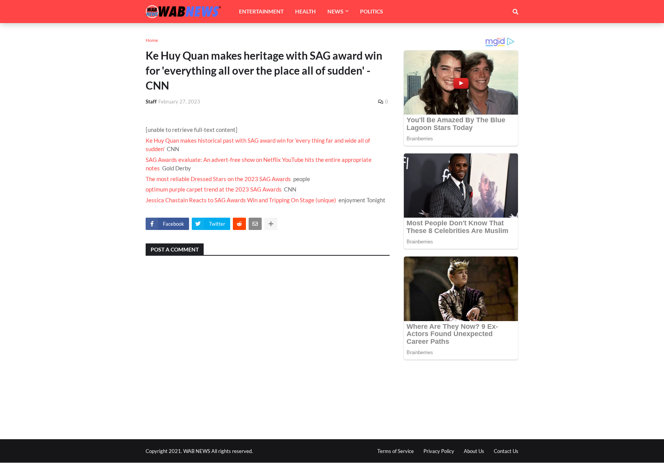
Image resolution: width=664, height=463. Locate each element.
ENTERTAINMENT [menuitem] (261, 11)
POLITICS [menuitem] (371, 11)
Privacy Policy (438, 451)
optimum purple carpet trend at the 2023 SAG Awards (214, 189)
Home (152, 40)
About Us (474, 451)
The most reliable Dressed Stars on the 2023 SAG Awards (218, 178)
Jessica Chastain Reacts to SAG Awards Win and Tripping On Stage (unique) (241, 200)
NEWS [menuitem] (335, 11)
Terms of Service (395, 451)
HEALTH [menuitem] (305, 11)
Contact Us (506, 451)
